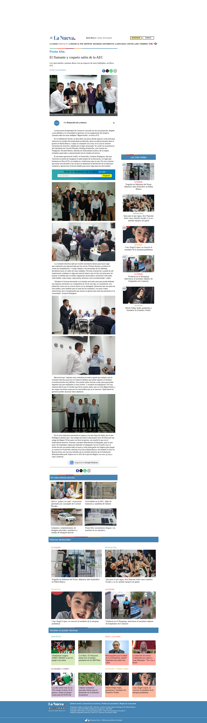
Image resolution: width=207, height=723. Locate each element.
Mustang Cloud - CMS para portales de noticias (106, 720)
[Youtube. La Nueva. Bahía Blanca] (59, 708)
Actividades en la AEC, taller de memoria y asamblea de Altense (98, 502)
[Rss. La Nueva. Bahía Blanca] (63, 708)
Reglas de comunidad (128, 703)
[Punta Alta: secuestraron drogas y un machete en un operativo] (100, 517)
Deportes (88, 44)
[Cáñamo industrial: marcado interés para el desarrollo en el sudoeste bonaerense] (90, 679)
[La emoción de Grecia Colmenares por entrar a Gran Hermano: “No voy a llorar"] (144, 646)
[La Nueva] (64, 38)
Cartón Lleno (133, 44)
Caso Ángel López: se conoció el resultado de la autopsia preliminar (139, 248)
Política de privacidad (110, 703)
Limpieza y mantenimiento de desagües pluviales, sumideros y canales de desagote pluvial (64, 530)
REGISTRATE (136, 38)
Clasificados (120, 44)
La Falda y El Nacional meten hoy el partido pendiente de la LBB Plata (89, 657)
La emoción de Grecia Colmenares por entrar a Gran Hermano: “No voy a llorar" (144, 659)
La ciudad (54, 44)
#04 (124, 257)
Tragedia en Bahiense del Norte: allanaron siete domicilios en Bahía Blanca (138, 186)
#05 (124, 288)
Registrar (106, 176)
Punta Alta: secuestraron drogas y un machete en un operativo (100, 529)
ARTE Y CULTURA (112, 637)
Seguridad (97, 44)
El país (80, 44)
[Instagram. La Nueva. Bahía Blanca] (56, 708)
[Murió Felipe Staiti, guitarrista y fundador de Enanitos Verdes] (138, 295)
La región (72, 44)
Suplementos (108, 44)
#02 (124, 196)
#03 (124, 228)
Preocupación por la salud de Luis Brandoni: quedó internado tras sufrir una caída (116, 659)
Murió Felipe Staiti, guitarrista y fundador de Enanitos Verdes (138, 309)
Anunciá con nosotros (92, 703)
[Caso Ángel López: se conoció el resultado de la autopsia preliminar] (138, 234)
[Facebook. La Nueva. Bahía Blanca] (52, 708)
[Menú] (51, 37)
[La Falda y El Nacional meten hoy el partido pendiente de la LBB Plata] (90, 646)
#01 (124, 165)
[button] (103, 70)
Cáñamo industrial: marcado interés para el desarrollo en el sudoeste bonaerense (89, 691)
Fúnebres (144, 44)
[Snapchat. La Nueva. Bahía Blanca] (61, 708)
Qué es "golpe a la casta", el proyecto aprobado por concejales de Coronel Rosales (66, 503)
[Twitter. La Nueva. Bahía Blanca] (54, 708)
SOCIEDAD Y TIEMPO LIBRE (117, 669)
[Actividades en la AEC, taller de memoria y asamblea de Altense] (100, 490)
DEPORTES (56, 637)
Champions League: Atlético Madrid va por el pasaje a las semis (62, 657)
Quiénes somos (76, 703)
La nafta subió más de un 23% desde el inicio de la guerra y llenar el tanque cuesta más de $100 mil (62, 691)
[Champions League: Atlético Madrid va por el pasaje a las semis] (63, 646)
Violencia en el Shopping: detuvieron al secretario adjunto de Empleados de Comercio (138, 278)
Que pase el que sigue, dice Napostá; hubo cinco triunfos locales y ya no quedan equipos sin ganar (139, 218)
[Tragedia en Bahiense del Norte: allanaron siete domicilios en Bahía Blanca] (138, 171)
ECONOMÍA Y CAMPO (60, 669)
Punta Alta (63, 44)
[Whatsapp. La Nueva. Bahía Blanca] (49, 708)
